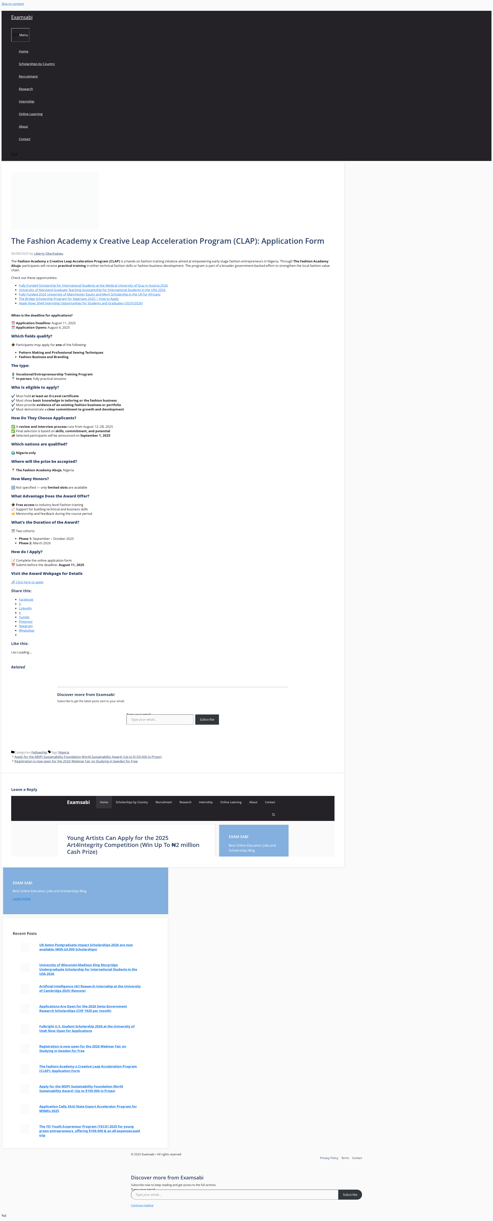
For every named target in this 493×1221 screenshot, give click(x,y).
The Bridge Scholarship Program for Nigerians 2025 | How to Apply (69, 298)
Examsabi (22, 17)
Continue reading (142, 1205)
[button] (14, 154)
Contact (24, 139)
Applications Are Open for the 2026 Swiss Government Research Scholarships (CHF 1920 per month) (83, 1008)
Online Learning (31, 114)
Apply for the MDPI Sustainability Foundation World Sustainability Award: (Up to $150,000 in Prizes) (88, 757)
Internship (26, 101)
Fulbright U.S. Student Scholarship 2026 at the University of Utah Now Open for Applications (87, 1028)
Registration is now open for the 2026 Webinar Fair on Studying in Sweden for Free (76, 761)
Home (23, 51)
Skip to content (13, 4)
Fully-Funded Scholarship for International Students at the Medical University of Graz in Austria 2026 (93, 285)
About (23, 126)
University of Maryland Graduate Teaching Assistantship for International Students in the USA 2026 (92, 290)
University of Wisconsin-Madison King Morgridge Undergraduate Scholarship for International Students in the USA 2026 (88, 969)
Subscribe (207, 719)
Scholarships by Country (37, 64)
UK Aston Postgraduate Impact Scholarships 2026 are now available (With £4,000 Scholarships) (86, 947)
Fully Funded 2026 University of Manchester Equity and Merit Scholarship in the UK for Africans (89, 294)
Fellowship (39, 752)
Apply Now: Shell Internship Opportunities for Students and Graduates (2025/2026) (81, 303)
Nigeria (63, 752)
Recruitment (28, 76)
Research (26, 89)
